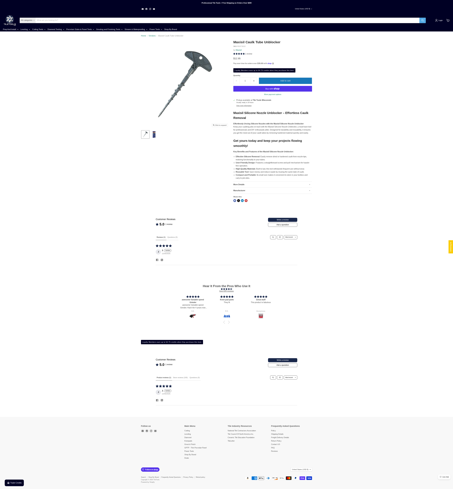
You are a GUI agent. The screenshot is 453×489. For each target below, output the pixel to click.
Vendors (152, 36)
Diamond (187, 437)
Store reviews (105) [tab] (180, 377)
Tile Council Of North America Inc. (241, 434)
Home (143, 36)
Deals (186, 458)
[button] (439, 20)
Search (143, 477)
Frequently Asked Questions (171, 477)
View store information (244, 106)
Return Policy (276, 441)
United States (302, 9)
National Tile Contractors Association (242, 431)
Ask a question (283, 225)
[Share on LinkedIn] (242, 200)
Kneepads (188, 441)
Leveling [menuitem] (24, 29)
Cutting (187, 431)
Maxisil (239, 50)
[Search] (422, 20)
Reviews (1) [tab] (161, 237)
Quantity (236, 75)
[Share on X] (238, 200)
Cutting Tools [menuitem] (37, 29)
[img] (226, 289)
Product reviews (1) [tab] (164, 377)
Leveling (187, 434)
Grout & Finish (189, 444)
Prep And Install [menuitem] (9, 29)
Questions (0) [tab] (172, 237)
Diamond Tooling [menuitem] (55, 29)
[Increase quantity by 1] (254, 81)
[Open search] (273, 237)
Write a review (283, 220)
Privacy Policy (188, 477)
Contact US (275, 444)
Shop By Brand (190, 455)
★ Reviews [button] (451, 247)
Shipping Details (277, 434)
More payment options (272, 94)
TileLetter (231, 441)
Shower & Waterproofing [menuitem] (135, 29)
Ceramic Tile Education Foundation (241, 437)
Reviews (274, 451)
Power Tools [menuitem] (154, 29)
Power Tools (189, 451)
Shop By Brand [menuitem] (170, 29)
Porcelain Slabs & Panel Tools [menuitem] (79, 29)
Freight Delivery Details (280, 437)
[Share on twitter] (161, 260)
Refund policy (200, 477)
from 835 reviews (226, 291)
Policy (273, 431)
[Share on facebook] (157, 260)
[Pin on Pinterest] (246, 200)
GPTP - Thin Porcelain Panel (195, 448)
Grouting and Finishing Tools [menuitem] (108, 29)
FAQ (273, 448)
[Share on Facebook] (234, 200)
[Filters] (280, 237)
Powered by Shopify (148, 482)
